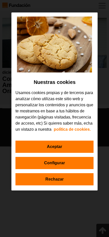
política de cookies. (72, 129)
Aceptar (54, 146)
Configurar (54, 163)
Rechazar (54, 179)
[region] (54, 101)
